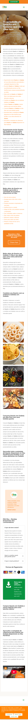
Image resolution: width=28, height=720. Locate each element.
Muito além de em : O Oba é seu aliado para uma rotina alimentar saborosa (13, 96)
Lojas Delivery (14, 1)
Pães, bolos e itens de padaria (11, 215)
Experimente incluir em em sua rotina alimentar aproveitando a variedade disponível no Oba (14, 82)
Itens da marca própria (10, 197)
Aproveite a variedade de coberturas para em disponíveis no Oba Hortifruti (14, 122)
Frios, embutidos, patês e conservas (13, 213)
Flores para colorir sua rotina (11, 219)
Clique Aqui (14, 242)
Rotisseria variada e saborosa (11, 217)
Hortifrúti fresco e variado (10, 207)
